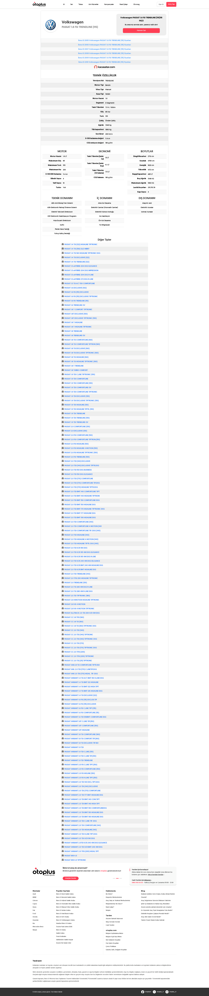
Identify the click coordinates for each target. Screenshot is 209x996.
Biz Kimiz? (109, 894)
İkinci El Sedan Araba (63, 910)
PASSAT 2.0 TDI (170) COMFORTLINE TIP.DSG (82, 483)
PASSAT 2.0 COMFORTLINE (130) (77, 427)
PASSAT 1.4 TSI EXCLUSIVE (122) (76, 258)
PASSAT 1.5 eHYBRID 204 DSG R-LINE (79, 275)
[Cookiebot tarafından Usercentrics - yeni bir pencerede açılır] (28, 991)
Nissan (35, 930)
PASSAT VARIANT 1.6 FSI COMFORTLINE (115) (81, 713)
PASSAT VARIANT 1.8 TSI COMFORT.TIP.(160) (81, 739)
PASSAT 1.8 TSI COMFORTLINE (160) (78, 340)
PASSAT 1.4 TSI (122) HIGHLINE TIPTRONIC (80, 244)
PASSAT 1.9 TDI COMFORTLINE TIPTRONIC (80, 392)
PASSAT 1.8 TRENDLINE (73, 331)
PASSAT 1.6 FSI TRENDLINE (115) (76, 301)
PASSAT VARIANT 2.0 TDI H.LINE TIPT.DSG (80, 834)
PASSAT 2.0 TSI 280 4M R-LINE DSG (78, 591)
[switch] (72, 991)
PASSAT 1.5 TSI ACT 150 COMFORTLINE (79, 284)
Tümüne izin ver (176, 975)
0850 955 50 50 (137, 882)
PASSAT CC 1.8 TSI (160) (73, 622)
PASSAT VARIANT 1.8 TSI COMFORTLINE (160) (82, 734)
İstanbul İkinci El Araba (63, 923)
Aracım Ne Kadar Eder (63, 943)
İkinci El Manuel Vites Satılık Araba (67, 907)
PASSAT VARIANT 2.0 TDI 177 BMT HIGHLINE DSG (83, 795)
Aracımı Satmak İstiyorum (114, 919)
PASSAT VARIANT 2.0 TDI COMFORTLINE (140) (82, 825)
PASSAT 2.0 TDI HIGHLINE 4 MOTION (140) (81, 539)
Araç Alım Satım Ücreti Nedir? (151, 917)
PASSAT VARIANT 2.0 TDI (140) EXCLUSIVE (81, 786)
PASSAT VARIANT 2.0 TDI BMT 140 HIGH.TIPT (82, 804)
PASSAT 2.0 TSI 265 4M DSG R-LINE (78, 587)
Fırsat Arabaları (61, 936)
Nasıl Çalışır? (110, 907)
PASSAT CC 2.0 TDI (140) (74, 630)
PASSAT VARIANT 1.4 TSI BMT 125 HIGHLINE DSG (83, 691)
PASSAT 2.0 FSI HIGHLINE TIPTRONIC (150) (81, 453)
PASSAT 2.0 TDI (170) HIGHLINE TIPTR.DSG (81, 487)
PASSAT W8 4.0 (70, 856)
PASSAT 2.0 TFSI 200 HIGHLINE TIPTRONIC (81, 578)
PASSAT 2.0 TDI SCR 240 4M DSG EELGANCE (82, 561)
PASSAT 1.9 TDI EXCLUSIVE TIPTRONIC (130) (81, 401)
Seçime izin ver (176, 983)
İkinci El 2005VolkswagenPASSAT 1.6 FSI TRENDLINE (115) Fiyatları (104, 40)
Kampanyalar (109, 4)
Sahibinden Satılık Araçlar (64, 940)
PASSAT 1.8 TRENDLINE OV (74, 336)
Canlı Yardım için (141, 880)
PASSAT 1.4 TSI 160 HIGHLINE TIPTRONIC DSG (82, 253)
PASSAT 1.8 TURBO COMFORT (76, 370)
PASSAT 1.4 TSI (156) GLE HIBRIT (76, 249)
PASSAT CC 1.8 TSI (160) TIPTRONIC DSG (80, 626)
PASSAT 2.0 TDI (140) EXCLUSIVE (77, 461)
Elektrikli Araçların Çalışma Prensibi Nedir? (155, 914)
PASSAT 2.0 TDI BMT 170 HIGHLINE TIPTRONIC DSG (84, 509)
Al (64, 4)
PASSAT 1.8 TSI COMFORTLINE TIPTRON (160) (82, 344)
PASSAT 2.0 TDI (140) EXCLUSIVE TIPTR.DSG (81, 466)
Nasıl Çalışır (124, 4)
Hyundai (35, 920)
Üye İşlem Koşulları (112, 943)
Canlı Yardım (110, 925)
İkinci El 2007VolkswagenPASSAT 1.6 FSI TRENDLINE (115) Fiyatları (104, 49)
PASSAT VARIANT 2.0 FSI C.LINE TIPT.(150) (80, 765)
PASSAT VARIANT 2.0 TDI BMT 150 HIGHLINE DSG (83, 812)
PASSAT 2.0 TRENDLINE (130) (75, 583)
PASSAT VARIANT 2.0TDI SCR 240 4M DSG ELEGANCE (85, 843)
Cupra (35, 904)
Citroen (35, 900)
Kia (34, 923)
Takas (81, 4)
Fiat (34, 910)
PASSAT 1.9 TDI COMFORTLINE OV (77, 388)
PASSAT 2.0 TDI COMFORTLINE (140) (78, 522)
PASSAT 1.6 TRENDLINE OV (74, 305)
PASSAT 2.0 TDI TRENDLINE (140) (77, 574)
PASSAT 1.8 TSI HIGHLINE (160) (76, 357)
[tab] (114, 878)
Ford (34, 914)
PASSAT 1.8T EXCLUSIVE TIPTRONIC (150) (80, 318)
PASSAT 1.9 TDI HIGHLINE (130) (76, 405)
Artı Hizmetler (93, 4)
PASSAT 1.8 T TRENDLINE (73, 366)
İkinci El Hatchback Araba (64, 914)
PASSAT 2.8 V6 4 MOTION (74, 604)
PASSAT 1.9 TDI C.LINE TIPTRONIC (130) (79, 374)
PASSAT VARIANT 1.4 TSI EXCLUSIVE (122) (80, 695)
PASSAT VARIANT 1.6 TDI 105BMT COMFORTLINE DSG (85, 717)
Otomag (136, 4)
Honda (35, 917)
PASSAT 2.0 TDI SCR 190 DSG (75, 548)
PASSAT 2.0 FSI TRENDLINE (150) (76, 457)
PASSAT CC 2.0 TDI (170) (74, 643)
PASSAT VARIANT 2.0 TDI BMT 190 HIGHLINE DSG (83, 817)
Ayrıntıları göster (126, 992)
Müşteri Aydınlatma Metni (114, 933)
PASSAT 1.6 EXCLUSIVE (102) (75, 288)
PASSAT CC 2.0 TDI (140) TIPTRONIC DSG (80, 639)
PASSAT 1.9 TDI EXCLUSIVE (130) (77, 396)
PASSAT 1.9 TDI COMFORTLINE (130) (78, 383)
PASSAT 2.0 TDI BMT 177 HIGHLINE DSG (79, 513)
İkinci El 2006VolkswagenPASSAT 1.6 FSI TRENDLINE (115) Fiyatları (104, 45)
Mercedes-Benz (38, 927)
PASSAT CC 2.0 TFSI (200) (74, 652)
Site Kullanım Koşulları (113, 940)
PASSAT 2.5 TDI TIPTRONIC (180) (77, 596)
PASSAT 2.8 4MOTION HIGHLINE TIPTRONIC (81, 600)
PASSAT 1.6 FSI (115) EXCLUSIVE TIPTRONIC (81, 296)
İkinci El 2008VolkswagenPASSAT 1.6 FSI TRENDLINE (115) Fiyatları (104, 53)
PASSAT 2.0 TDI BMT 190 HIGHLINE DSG (80, 518)
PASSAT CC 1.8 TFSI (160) (74, 617)
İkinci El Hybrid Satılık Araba (65, 900)
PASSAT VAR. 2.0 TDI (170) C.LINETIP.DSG (80, 669)
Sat (71, 4)
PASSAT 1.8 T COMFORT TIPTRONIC (78, 310)
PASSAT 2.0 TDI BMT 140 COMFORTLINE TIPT (82, 492)
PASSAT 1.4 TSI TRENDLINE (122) (76, 262)
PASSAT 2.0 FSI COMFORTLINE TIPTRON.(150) (82, 440)
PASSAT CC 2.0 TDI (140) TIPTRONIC (78, 635)
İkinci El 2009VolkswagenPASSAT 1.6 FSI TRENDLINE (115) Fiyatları (104, 58)
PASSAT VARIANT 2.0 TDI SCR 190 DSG (79, 838)
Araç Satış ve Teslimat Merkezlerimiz (118, 900)
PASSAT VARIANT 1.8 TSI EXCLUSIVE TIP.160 (81, 743)
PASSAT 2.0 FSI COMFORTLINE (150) (78, 435)
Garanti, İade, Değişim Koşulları (116, 950)
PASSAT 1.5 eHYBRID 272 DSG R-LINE (78, 279)
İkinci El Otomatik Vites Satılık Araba (68, 904)
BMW (34, 897)
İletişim (108, 910)
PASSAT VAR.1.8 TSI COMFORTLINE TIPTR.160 (82, 665)
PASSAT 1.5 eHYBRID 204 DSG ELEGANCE (80, 266)
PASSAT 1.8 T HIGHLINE (73, 322)
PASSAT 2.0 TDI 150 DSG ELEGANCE (78, 474)
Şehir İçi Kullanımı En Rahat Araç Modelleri (155, 904)
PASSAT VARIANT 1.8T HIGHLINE (77, 730)
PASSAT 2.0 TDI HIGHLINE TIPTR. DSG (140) (81, 544)
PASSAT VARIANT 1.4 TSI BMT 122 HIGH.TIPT (81, 687)
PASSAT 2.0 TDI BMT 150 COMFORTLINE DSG (82, 500)
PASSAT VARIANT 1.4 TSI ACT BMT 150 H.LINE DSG (84, 678)
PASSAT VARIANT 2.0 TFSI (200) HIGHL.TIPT (81, 851)
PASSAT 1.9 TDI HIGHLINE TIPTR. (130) (79, 409)
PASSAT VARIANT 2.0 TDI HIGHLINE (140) (80, 830)
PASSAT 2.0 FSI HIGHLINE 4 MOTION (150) (81, 448)
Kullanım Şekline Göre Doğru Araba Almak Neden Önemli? (158, 895)
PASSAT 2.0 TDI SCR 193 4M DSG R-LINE (80, 557)
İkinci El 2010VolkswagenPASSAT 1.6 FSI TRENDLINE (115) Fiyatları (104, 62)
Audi (34, 894)
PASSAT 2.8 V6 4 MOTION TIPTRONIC (79, 609)
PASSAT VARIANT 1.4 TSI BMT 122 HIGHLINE (81, 682)
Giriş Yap (171, 4)
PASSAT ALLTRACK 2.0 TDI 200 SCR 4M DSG (82, 613)
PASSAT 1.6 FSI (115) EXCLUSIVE (76, 292)
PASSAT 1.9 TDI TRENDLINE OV (76, 422)
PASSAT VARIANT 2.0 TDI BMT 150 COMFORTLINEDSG (85, 808)
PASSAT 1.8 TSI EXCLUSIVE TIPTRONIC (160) (81, 353)
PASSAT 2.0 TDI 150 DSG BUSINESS (78, 470)
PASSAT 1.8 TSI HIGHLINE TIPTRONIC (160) (80, 362)
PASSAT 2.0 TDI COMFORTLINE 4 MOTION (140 (83, 526)
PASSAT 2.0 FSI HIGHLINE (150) (76, 444)
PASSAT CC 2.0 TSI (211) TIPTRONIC (78, 661)
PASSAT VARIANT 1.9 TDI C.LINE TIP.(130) (80, 756)
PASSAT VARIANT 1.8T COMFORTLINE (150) (81, 726)
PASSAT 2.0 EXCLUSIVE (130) (75, 431)
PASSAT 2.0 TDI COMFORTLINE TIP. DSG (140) (82, 531)
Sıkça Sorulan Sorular (155, 875)
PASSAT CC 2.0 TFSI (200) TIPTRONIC (79, 656)
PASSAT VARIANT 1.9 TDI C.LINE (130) (78, 752)
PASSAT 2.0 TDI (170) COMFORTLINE (78, 479)
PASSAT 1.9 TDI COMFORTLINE (76, 379)
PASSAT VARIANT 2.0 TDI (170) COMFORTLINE (82, 791)
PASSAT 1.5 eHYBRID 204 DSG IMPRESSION (81, 270)
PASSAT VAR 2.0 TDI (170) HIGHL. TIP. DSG (81, 674)
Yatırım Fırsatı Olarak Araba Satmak (152, 920)
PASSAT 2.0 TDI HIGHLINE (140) (76, 535)
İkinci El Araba (61, 930)
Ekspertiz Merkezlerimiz (114, 897)
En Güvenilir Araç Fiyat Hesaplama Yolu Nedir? (157, 910)
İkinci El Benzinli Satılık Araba (65, 897)
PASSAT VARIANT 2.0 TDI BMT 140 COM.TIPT (82, 799)
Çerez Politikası (111, 946)
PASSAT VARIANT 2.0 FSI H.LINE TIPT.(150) (80, 778)
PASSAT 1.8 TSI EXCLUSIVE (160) (76, 348)
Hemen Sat (141, 30)
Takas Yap (69, 878)
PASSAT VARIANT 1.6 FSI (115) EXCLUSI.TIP (80, 700)
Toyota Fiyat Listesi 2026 (64, 927)
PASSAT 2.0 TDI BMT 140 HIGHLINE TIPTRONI (82, 496)
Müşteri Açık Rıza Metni (113, 937)
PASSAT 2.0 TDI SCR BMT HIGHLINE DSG (80, 570)
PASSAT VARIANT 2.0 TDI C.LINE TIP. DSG (80, 821)
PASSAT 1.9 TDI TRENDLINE (74, 414)
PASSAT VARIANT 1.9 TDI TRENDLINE (78, 760)
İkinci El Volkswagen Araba (65, 920)
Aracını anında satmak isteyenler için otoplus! (156, 907)
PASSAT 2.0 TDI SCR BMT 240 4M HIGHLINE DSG (83, 565)
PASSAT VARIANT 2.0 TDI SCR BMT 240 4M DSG (83, 847)
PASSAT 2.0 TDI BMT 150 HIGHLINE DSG (80, 505)
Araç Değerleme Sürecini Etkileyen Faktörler (156, 900)
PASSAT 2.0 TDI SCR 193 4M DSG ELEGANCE (81, 552)
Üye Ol (161, 4)
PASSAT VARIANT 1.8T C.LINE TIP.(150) (79, 721)
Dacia (34, 907)
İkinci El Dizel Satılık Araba (64, 894)
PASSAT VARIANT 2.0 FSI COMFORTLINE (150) (82, 769)
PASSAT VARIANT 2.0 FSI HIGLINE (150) (79, 773)
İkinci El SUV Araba (62, 917)
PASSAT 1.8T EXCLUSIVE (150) (76, 314)
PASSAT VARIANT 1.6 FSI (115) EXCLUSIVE (80, 704)
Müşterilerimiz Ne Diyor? (114, 904)
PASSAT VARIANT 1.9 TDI (74, 747)
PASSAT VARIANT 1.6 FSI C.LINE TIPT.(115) (80, 708)
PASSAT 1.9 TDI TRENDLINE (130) (76, 418)
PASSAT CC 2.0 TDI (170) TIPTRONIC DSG (80, 648)
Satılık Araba (60, 933)
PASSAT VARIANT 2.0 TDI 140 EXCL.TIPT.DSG (81, 782)
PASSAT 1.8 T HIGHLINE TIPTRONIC (78, 327)
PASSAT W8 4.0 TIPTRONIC (75, 860)
